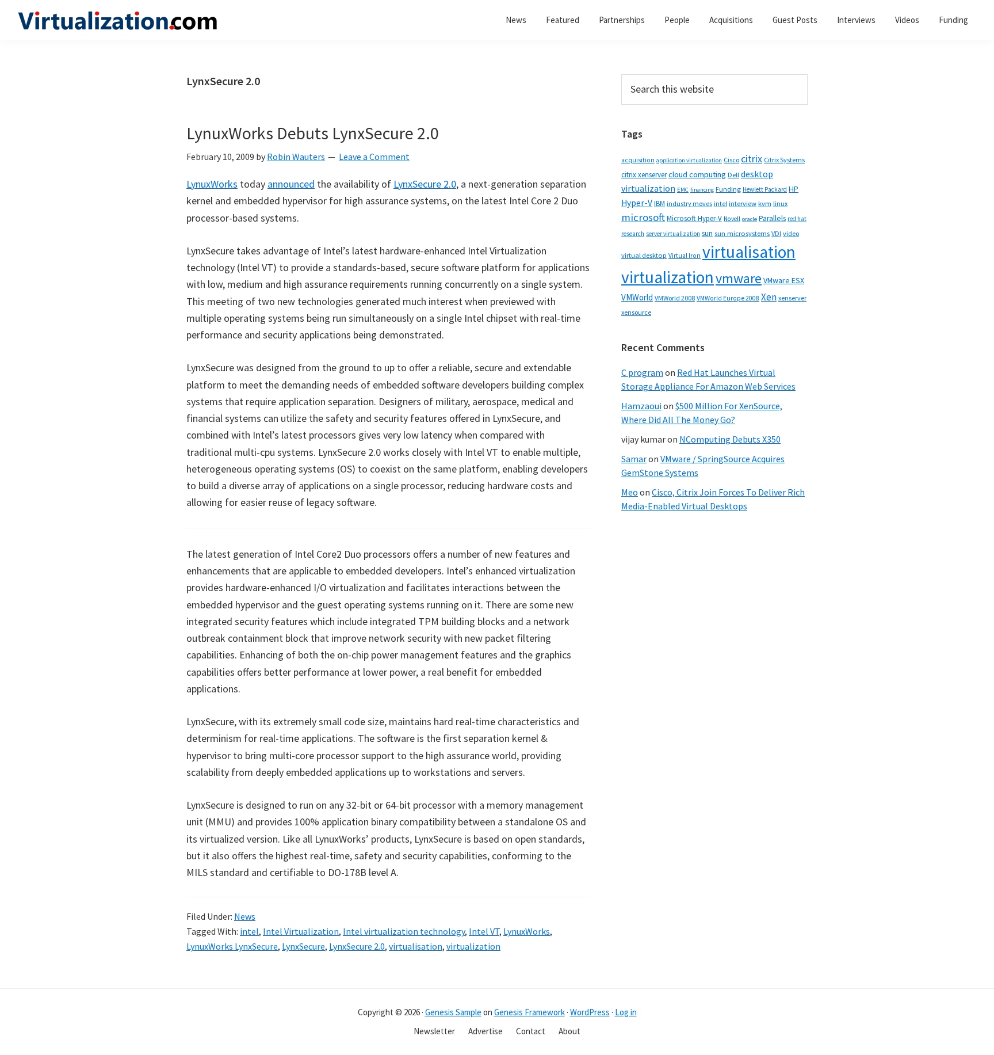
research (632, 234)
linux (780, 203)
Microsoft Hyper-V (694, 218)
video (791, 233)
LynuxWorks (212, 184)
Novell (732, 219)
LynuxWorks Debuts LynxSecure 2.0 (312, 133)
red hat (796, 219)
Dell (733, 174)
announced (291, 184)
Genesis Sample (453, 1012)
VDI (776, 233)
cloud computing (697, 174)
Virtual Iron (684, 256)
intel (249, 931)
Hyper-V (636, 202)
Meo (629, 492)
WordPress (590, 1012)
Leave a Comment (374, 156)
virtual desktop (644, 255)
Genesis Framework (529, 1012)
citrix (751, 158)
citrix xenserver (644, 175)
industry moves (689, 203)
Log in (626, 1012)
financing (702, 189)
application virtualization (689, 160)
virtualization (473, 946)
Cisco (731, 159)
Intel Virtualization (301, 931)
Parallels (772, 218)
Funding (728, 189)
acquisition (638, 160)
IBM (659, 203)
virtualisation (415, 946)
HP (793, 189)
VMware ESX (783, 280)
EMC (683, 189)
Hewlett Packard (765, 189)
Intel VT (484, 931)
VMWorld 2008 (675, 298)
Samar (634, 458)
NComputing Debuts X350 (730, 439)
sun (707, 233)
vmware (739, 278)
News (244, 916)
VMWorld (637, 297)
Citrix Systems (784, 159)
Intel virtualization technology (404, 931)
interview (742, 203)
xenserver (792, 298)
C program (642, 372)
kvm (764, 203)
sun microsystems (742, 233)
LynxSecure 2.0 (424, 184)
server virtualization (673, 234)
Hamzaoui (641, 406)
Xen (769, 297)
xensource (636, 312)
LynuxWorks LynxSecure (232, 946)
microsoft (643, 217)
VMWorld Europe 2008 (728, 298)
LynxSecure (303, 946)
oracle (749, 219)
